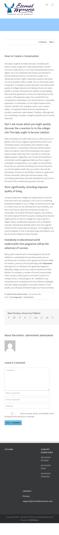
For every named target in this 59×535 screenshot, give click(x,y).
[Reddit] (41, 317)
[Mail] (52, 317)
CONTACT (27, 491)
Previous (43, 42)
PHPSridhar (34, 520)
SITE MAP (9, 449)
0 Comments (28, 297)
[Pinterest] (19, 317)
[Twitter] (14, 317)
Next (51, 42)
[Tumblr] (25, 317)
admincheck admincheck (17, 294)
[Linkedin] (36, 317)
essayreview (47, 263)
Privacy (26, 496)
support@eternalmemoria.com (37, 501)
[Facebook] (9, 317)
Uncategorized (16, 297)
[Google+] (30, 317)
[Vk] (47, 317)
